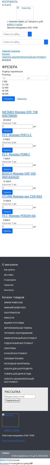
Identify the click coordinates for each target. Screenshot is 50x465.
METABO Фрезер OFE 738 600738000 (20, 114)
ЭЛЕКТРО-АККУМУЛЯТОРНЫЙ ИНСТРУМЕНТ (19, 380)
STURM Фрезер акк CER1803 (22, 196)
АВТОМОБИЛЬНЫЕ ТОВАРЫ (18, 328)
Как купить (9, 269)
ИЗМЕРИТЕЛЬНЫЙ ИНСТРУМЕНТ (20, 338)
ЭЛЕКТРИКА (10, 348)
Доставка (8, 274)
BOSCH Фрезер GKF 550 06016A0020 (19, 175)
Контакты (9, 290)
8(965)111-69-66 (14, 24)
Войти (3, 460)
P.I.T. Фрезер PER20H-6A (19, 216)
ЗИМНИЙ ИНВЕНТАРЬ (15, 307)
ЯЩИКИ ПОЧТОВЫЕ (14, 322)
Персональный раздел (13, 440)
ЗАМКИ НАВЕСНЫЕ (13, 302)
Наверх (5, 452)
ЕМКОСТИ (9, 317)
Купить (7, 130)
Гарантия (8, 285)
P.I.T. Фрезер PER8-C (16, 154)
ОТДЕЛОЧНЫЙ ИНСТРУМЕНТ (18, 343)
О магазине (10, 279)
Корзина (4, 463)
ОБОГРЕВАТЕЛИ (12, 312)
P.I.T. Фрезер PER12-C (17, 135)
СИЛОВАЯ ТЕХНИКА (13, 358)
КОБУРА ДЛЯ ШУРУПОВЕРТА (18, 368)
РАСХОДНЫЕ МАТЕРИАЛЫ (17, 363)
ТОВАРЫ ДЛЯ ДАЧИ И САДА (17, 373)
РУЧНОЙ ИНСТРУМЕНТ (15, 353)
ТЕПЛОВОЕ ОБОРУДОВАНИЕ (18, 333)
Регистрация (13, 460)
